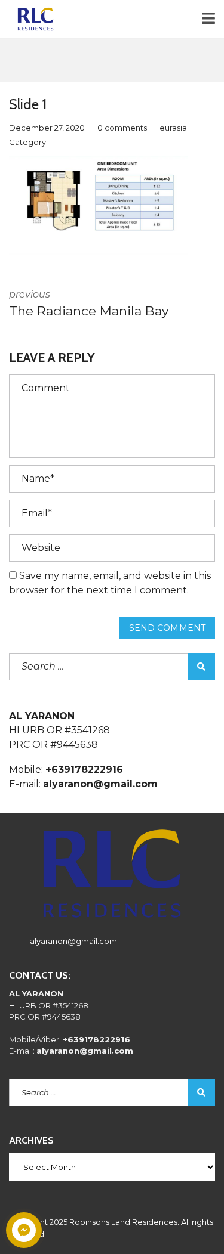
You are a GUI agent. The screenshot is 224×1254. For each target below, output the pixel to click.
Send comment (167, 628)
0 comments (122, 127)
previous (88, 303)
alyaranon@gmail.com (73, 941)
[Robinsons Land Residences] (31, 19)
